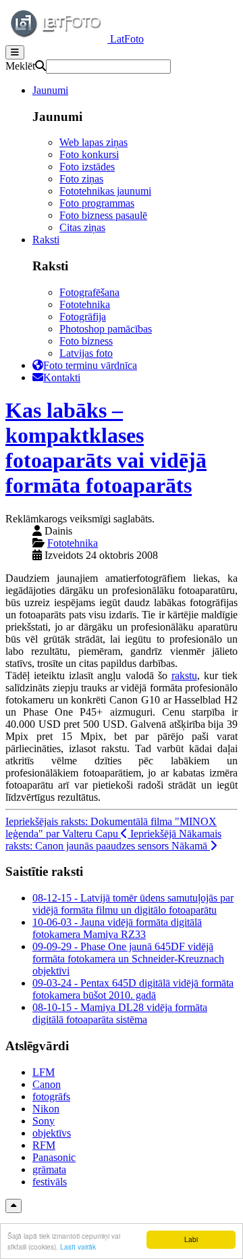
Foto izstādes (87, 166)
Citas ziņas (82, 227)
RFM (43, 1145)
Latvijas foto (86, 353)
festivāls (49, 1181)
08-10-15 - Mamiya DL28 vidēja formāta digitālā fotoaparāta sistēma (119, 1013)
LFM (43, 1072)
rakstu (184, 675)
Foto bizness (86, 341)
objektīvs (51, 1133)
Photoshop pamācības (105, 329)
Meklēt (20, 66)
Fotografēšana (89, 292)
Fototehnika (84, 304)
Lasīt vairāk (78, 1246)
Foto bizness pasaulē (103, 215)
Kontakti (61, 377)
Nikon (45, 1108)
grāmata (49, 1169)
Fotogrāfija (82, 316)
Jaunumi (50, 90)
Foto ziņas (81, 178)
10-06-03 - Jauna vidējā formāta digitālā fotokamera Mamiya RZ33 (117, 928)
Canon (46, 1084)
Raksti (45, 239)
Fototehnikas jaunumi (105, 191)
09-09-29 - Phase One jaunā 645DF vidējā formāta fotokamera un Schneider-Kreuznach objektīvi (128, 959)
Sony (43, 1121)
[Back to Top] (13, 1206)
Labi (191, 1239)
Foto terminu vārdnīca (90, 365)
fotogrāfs (51, 1096)
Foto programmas (96, 203)
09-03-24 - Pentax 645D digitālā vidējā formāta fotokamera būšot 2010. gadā (133, 989)
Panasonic (54, 1157)
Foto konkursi (89, 154)
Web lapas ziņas (93, 142)
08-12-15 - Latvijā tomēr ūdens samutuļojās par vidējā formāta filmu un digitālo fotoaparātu (133, 904)
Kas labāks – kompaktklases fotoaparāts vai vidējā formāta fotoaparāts (106, 447)
